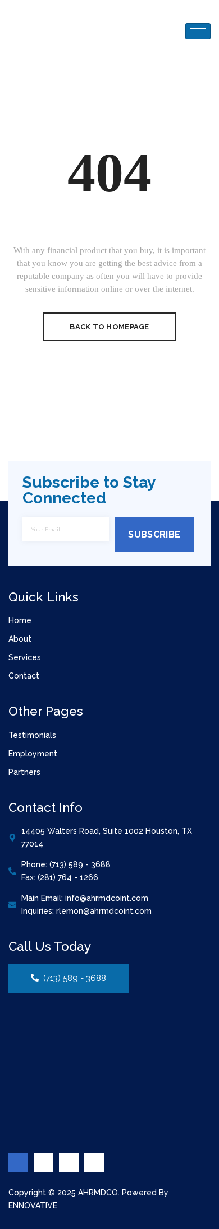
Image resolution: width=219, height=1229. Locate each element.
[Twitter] (43, 1162)
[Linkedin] (69, 1162)
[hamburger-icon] (198, 31)
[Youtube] (94, 1162)
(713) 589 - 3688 (74, 978)
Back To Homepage (109, 327)
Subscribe (154, 534)
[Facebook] (18, 1162)
